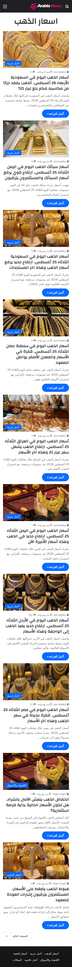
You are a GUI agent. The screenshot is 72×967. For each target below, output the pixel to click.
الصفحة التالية (20, 936)
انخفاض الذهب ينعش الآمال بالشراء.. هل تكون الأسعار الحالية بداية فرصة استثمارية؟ (37, 805)
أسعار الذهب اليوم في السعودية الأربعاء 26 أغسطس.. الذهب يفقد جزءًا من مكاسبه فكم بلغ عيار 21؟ (36, 83)
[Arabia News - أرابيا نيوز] (46, 6)
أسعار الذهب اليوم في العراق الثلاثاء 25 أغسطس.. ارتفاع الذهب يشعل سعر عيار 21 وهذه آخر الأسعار (37, 446)
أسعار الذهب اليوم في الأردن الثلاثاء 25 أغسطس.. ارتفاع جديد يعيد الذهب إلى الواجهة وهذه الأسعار (37, 626)
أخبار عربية (36, 953)
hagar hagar (59, 793)
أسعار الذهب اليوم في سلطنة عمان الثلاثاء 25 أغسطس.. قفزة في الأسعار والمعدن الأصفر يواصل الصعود (37, 354)
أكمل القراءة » (55, 113)
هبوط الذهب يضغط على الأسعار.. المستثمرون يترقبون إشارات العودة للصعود (38, 894)
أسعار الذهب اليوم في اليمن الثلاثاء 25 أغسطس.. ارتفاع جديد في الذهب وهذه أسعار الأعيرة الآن (38, 536)
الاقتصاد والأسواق (49, 959)
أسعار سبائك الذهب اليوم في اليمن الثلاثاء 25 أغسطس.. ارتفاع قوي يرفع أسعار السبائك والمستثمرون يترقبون (36, 172)
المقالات (17, 959)
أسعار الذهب (52, 953)
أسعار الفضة (20, 953)
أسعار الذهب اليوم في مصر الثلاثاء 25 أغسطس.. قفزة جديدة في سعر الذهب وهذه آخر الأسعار (36, 715)
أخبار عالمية (31, 959)
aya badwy (60, 71)
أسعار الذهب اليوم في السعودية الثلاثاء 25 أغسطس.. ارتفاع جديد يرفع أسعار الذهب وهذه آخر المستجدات (37, 262)
